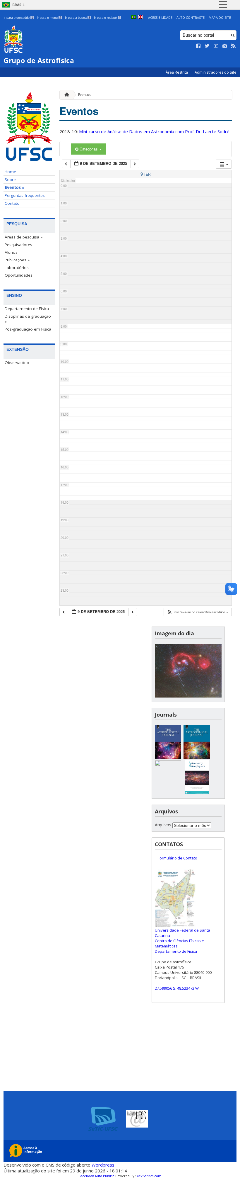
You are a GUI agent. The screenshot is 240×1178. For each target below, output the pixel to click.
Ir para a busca (77, 17)
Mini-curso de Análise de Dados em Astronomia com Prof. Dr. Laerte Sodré (154, 131)
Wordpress (103, 1165)
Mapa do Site (220, 17)
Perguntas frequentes (25, 195)
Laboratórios (17, 267)
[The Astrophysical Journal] (168, 757)
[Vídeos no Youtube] (216, 46)
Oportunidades (18, 275)
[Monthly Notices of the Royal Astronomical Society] (168, 793)
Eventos (84, 94)
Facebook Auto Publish (96, 1176)
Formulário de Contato (177, 858)
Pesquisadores (18, 244)
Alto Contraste (190, 17)
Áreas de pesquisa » (23, 237)
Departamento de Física (27, 308)
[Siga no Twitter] (207, 46)
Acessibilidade (160, 17)
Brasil (18, 4)
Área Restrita (177, 72)
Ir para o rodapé (107, 17)
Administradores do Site (215, 72)
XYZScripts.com (149, 1176)
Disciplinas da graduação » (28, 319)
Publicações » (17, 260)
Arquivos (163, 824)
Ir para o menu (49, 17)
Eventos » (15, 187)
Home (10, 171)
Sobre (10, 179)
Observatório (17, 362)
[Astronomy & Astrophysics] (197, 793)
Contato (12, 203)
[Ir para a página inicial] (65, 94)
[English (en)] (140, 17)
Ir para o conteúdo (18, 17)
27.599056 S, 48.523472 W (177, 988)
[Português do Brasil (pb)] (133, 17)
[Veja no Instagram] (224, 46)
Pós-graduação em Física (28, 329)
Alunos (11, 252)
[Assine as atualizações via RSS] (233, 46)
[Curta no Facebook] (198, 46)
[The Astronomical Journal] (197, 757)
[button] (197, 612)
